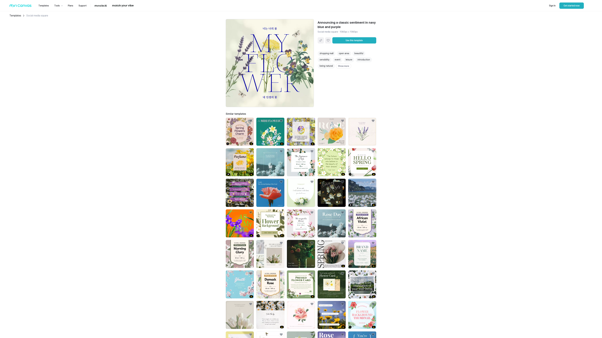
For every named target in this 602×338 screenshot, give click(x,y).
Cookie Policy (178, 331)
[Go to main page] (20, 6)
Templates (15, 15)
